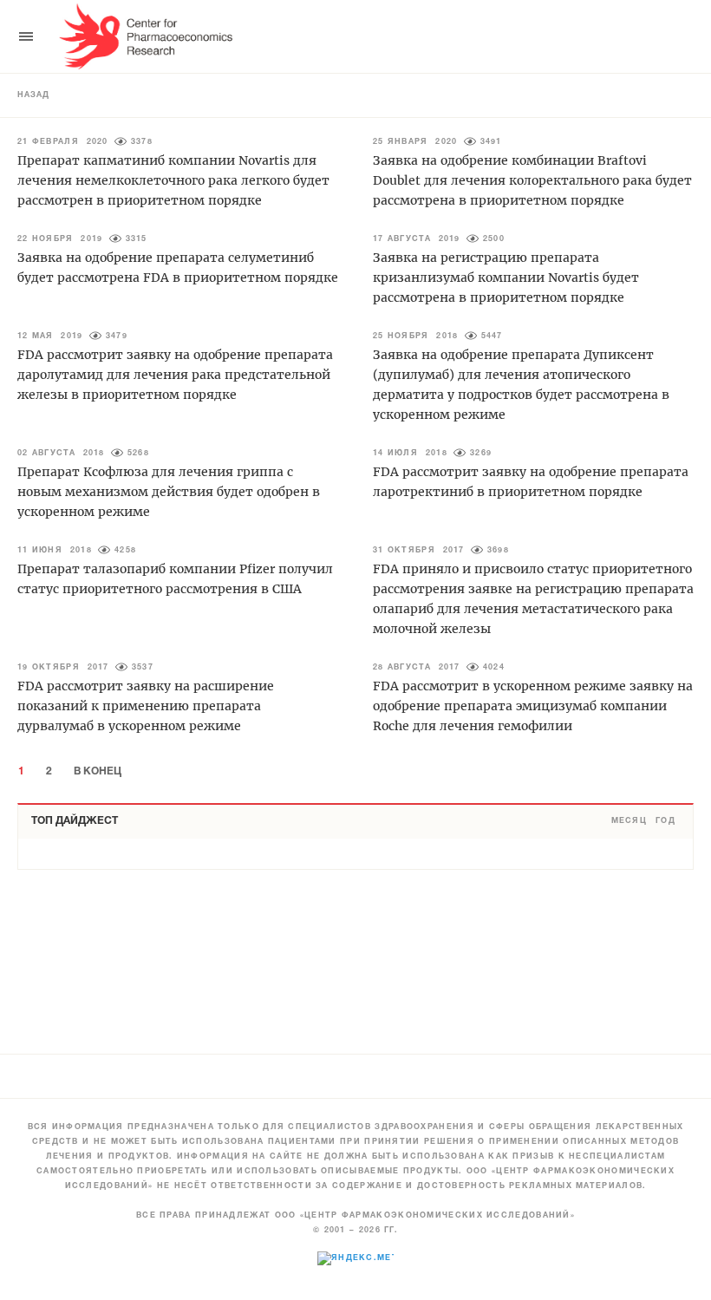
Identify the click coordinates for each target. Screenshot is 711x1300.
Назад (33, 95)
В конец (97, 771)
